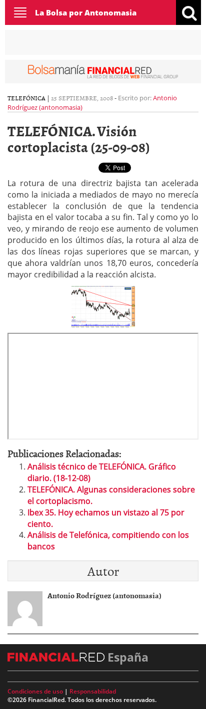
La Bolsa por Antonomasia (85, 12)
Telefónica (27, 98)
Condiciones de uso (35, 691)
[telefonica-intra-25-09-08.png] (103, 305)
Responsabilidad (93, 691)
